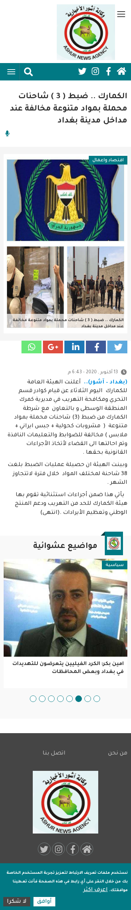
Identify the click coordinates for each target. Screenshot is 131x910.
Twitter (82, 71)
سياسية (115, 565)
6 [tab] (51, 698)
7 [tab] (42, 698)
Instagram (95, 71)
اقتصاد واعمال (108, 160)
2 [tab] (87, 698)
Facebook (108, 71)
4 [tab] (69, 698)
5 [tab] (60, 698)
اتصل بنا (54, 754)
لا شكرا (17, 902)
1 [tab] (97, 698)
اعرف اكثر (95, 890)
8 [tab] (33, 698)
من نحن (117, 754)
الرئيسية (121, 71)
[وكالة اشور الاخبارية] (86, 32)
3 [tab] (78, 698)
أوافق (44, 902)
